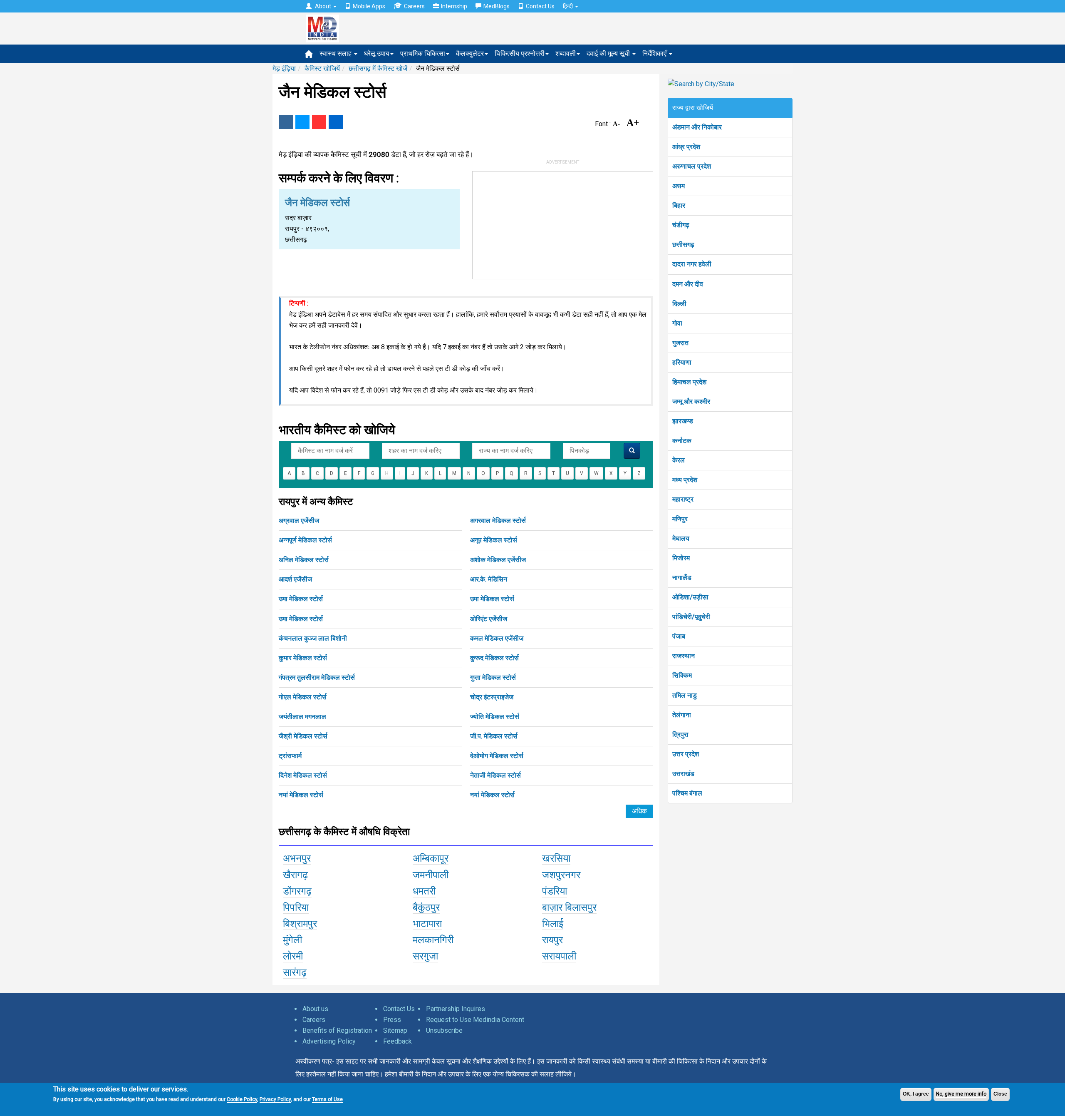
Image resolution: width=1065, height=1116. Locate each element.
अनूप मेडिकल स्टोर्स (493, 540)
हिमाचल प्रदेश (689, 382)
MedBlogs (496, 6)
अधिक (639, 811)
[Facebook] (286, 122)
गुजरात (680, 343)
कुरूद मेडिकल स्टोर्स (494, 658)
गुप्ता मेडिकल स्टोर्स (493, 677)
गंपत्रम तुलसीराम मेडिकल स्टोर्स (317, 677)
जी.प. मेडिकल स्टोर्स (494, 736)
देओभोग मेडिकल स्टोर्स (496, 756)
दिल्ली (679, 304)
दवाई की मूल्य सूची (609, 53)
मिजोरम (681, 558)
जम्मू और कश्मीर (691, 401)
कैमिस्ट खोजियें (322, 68)
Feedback (397, 1041)
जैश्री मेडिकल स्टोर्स (303, 736)
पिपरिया (296, 907)
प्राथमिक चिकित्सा (422, 53)
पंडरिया (554, 891)
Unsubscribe (444, 1030)
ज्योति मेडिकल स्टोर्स (494, 717)
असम (678, 186)
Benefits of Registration (337, 1030)
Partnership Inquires (455, 1009)
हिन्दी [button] (568, 6)
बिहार (678, 205)
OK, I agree (916, 1094)
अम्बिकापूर (430, 858)
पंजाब (678, 636)
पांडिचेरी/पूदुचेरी (691, 617)
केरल (678, 460)
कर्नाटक (681, 441)
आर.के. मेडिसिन (488, 579)
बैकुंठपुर (426, 907)
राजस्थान (683, 656)
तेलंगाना (681, 715)
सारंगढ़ (295, 972)
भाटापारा (427, 924)
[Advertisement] (562, 224)
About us (315, 1009)
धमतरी (424, 891)
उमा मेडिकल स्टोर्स (301, 599)
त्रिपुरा (680, 734)
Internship (454, 6)
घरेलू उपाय (376, 53)
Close (1000, 1094)
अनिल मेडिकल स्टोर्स (304, 560)
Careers (414, 6)
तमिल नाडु (684, 695)
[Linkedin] (336, 122)
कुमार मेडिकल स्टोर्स (303, 658)
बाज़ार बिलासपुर (569, 907)
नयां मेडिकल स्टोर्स (301, 795)
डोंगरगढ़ (297, 891)
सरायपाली (559, 956)
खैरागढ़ (295, 875)
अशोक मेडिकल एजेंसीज (498, 560)
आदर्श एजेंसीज (295, 579)
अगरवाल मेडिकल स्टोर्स (498, 520)
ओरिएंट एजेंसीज (488, 619)
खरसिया (556, 858)
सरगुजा (425, 956)
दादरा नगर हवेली (691, 264)
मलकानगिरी (433, 940)
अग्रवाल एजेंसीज (299, 520)
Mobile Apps (369, 6)
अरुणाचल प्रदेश (691, 166)
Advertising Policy (329, 1041)
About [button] (323, 6)
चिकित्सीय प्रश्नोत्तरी (520, 53)
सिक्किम (682, 675)
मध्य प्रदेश (684, 480)
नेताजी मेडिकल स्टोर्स (495, 775)
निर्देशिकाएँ (655, 53)
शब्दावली (565, 53)
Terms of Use (327, 1099)
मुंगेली (292, 940)
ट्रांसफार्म (290, 756)
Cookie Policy (242, 1099)
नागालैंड (681, 578)
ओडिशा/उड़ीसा (690, 597)
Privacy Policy (275, 1099)
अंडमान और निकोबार (697, 127)
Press (392, 1020)
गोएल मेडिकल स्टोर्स (303, 697)
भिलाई (552, 924)
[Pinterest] (319, 122)
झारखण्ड (682, 421)
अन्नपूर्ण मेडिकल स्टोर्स (305, 540)
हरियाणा (681, 362)
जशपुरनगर (561, 875)
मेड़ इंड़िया (284, 68)
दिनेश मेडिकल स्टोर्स (303, 775)
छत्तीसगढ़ (683, 245)
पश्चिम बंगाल (687, 793)
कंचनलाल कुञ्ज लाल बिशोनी (313, 638)
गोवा (677, 323)
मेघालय (680, 538)
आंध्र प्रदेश (686, 147)
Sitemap (395, 1030)
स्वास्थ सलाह (336, 53)
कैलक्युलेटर (470, 53)
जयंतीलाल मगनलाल (302, 717)
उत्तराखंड (683, 774)
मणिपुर (680, 519)
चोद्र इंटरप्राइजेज (491, 697)
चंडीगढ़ (680, 225)
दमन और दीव (687, 284)
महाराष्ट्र (682, 499)
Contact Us (540, 6)
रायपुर (552, 940)
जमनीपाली (430, 875)
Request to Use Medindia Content (475, 1020)
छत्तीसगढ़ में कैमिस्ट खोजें (378, 68)
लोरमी (293, 956)
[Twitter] (302, 122)
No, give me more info (961, 1094)
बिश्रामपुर (300, 924)
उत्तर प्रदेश (685, 754)
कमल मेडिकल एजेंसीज (496, 638)
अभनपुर (297, 858)
